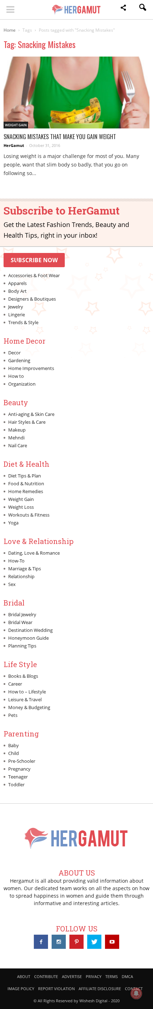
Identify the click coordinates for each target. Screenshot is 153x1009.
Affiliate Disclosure (100, 988)
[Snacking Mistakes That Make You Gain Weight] (76, 92)
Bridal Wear (20, 622)
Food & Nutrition (26, 483)
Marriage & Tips (24, 568)
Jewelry (15, 306)
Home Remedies (25, 491)
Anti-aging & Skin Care (31, 414)
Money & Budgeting (29, 707)
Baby (13, 745)
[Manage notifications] (136, 993)
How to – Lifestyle (27, 691)
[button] (123, 8)
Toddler (16, 784)
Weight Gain (16, 125)
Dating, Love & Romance (34, 553)
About (23, 976)
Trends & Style (23, 322)
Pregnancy (19, 769)
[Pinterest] (76, 942)
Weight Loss (21, 507)
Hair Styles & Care (27, 422)
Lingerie (16, 314)
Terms (111, 976)
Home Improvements (31, 368)
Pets (12, 715)
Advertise (72, 976)
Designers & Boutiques (32, 299)
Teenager (18, 776)
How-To (16, 561)
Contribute (46, 976)
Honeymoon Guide (28, 638)
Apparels (17, 283)
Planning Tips (22, 646)
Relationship (21, 576)
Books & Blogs (23, 676)
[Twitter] (94, 942)
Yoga (13, 522)
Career (15, 684)
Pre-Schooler (21, 761)
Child (13, 753)
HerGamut (14, 145)
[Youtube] (112, 942)
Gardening (19, 360)
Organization (22, 384)
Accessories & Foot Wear (34, 275)
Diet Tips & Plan (24, 475)
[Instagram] (59, 942)
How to (16, 376)
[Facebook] (41, 942)
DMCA (127, 976)
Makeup (17, 430)
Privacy (93, 976)
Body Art (17, 291)
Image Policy (20, 988)
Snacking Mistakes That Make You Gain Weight (60, 136)
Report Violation (56, 988)
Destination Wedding (30, 630)
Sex (12, 584)
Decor (14, 352)
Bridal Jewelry (22, 614)
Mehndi (16, 437)
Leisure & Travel (25, 699)
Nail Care (17, 445)
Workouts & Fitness (28, 515)
